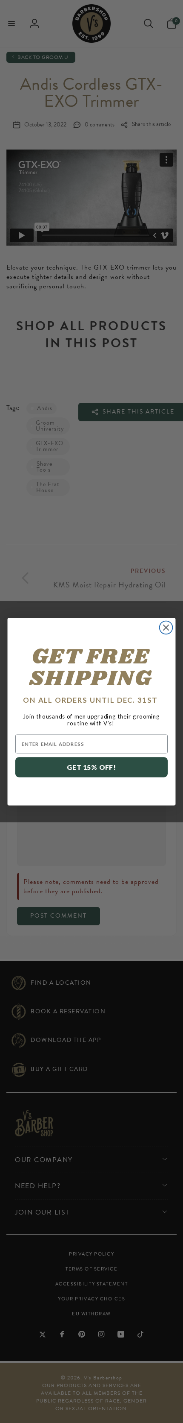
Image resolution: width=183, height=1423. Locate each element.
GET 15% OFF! (91, 767)
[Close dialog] (166, 627)
